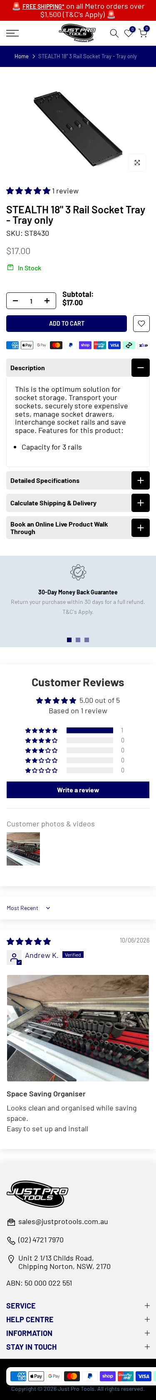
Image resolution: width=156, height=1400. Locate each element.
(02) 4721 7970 (41, 1240)
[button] (29, 190)
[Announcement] (78, 10)
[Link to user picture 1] (78, 1028)
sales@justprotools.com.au (63, 1221)
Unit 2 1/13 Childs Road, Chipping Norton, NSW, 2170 (64, 1262)
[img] (29, 941)
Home (22, 56)
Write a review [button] (78, 790)
